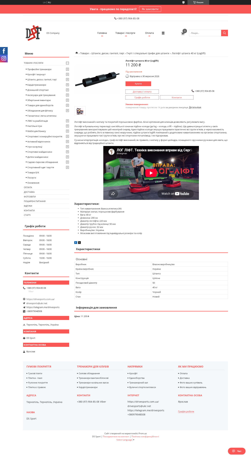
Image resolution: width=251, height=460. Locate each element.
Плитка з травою (37, 387)
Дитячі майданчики (37, 156)
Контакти (29, 210)
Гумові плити (35, 373)
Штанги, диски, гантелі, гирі (107, 53)
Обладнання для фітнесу (40, 110)
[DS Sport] (33, 33)
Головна (102, 33)
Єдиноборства (136, 377)
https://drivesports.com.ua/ (40, 299)
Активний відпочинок (38, 141)
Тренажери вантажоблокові (93, 377)
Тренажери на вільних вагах (94, 382)
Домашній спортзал (37, 89)
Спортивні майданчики (39, 151)
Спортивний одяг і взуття (40, 167)
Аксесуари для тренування (41, 95)
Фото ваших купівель (191, 382)
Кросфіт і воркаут (36, 74)
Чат (239, 451)
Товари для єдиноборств (40, 105)
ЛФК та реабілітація (37, 120)
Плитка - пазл (35, 377)
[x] (79, 243)
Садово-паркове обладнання (42, 162)
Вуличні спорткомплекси (142, 387)
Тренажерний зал (138, 382)
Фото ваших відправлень (193, 387)
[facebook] (75, 243)
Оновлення (33, 182)
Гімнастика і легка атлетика (41, 115)
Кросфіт (133, 373)
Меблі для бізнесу (36, 131)
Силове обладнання (89, 373)
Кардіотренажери (36, 84)
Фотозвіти (30, 196)
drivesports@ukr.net (36, 303)
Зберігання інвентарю (39, 100)
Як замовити (150, 9)
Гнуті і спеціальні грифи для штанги (148, 53)
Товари (84, 53)
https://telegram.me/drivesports (42, 307)
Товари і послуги (125, 33)
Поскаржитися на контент (116, 436)
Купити (138, 84)
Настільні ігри (34, 126)
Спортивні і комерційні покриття (44, 136)
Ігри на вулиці (34, 146)
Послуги (31, 177)
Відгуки (28, 205)
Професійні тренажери (39, 69)
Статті (27, 215)
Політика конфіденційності (145, 436)
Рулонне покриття (38, 382)
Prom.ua (143, 433)
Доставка (29, 192)
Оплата (149, 33)
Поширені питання (35, 201)
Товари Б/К (33, 172)
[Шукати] (224, 33)
